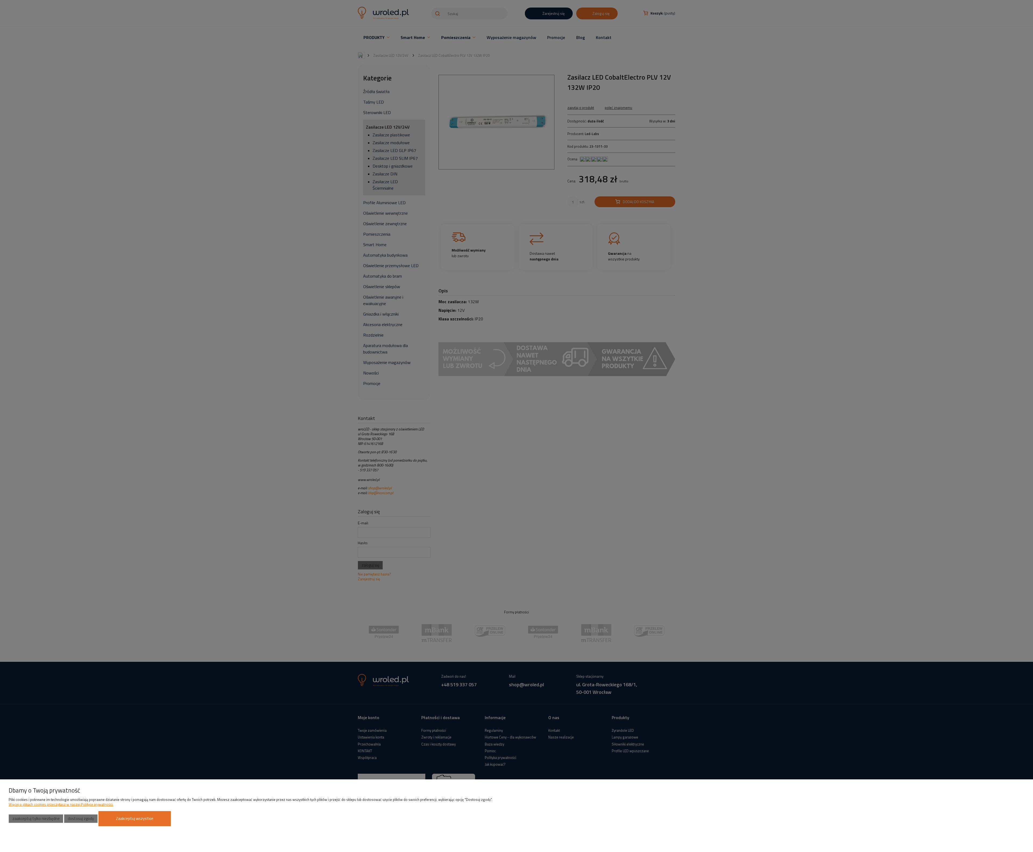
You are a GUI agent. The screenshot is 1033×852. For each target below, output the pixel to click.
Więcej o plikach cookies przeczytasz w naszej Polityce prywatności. (61, 804)
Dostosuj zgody (81, 818)
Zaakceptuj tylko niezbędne (36, 818)
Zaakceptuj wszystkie (134, 818)
